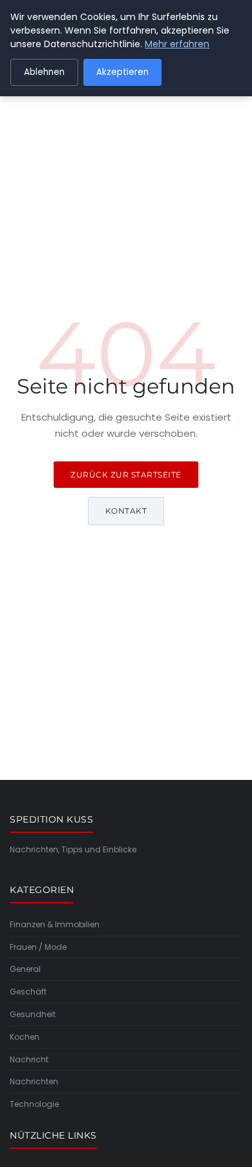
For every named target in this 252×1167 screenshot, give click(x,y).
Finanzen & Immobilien (55, 924)
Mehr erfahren (177, 43)
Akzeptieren (122, 72)
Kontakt (126, 511)
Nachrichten (34, 1081)
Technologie (34, 1104)
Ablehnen (44, 72)
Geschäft (28, 991)
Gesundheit (33, 1014)
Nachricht (29, 1059)
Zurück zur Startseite (126, 474)
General (25, 968)
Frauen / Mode (38, 946)
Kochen (24, 1036)
